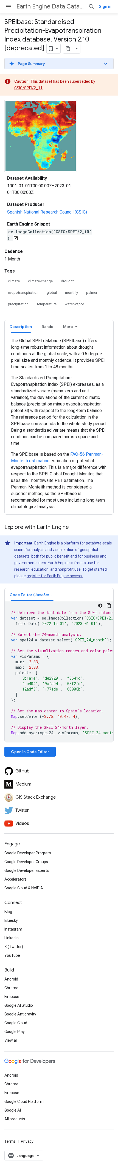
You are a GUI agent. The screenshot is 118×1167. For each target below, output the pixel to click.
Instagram (13, 929)
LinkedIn (11, 938)
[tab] (21, 326)
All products (14, 1119)
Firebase (11, 996)
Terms (10, 1141)
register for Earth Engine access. (55, 576)
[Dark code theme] (100, 605)
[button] (59, 63)
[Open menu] (8, 6)
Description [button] (21, 326)
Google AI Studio (18, 1005)
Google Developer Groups (26, 862)
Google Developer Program (27, 853)
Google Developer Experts (26, 870)
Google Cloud (15, 1023)
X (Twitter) (13, 946)
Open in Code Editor (30, 751)
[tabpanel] (59, 423)
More (68, 326)
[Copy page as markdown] (68, 48)
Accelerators (15, 879)
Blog (8, 912)
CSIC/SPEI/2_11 (28, 88)
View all (11, 1040)
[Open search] (91, 6)
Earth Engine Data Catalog (50, 6)
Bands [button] (47, 326)
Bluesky (11, 920)
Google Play (14, 1031)
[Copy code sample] (109, 605)
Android (11, 979)
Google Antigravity (20, 1014)
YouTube (12, 955)
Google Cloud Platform (24, 1101)
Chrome (11, 988)
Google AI (12, 1110)
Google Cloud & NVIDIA (23, 888)
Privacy (27, 1141)
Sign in (105, 6)
